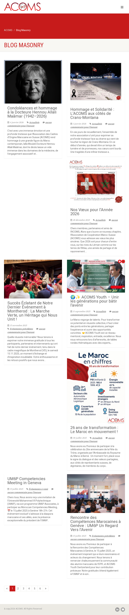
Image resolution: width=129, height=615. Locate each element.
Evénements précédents (21, 328)
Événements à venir (38, 489)
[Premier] (7, 588)
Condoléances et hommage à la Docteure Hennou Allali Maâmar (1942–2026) (32, 112)
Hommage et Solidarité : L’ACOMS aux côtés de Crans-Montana (92, 113)
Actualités (34, 122)
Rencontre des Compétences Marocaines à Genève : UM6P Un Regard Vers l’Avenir (95, 523)
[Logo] (33, 8)
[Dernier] (46, 588)
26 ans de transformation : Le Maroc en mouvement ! (94, 429)
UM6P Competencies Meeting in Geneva (26, 480)
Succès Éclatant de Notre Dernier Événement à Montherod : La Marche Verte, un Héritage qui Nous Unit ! (32, 311)
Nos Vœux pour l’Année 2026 (91, 211)
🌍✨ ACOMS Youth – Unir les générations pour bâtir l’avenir (94, 301)
